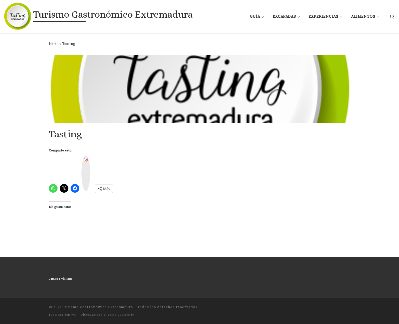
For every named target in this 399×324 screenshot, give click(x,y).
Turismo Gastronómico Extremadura (98, 307)
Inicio (54, 44)
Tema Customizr (121, 314)
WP (73, 314)
